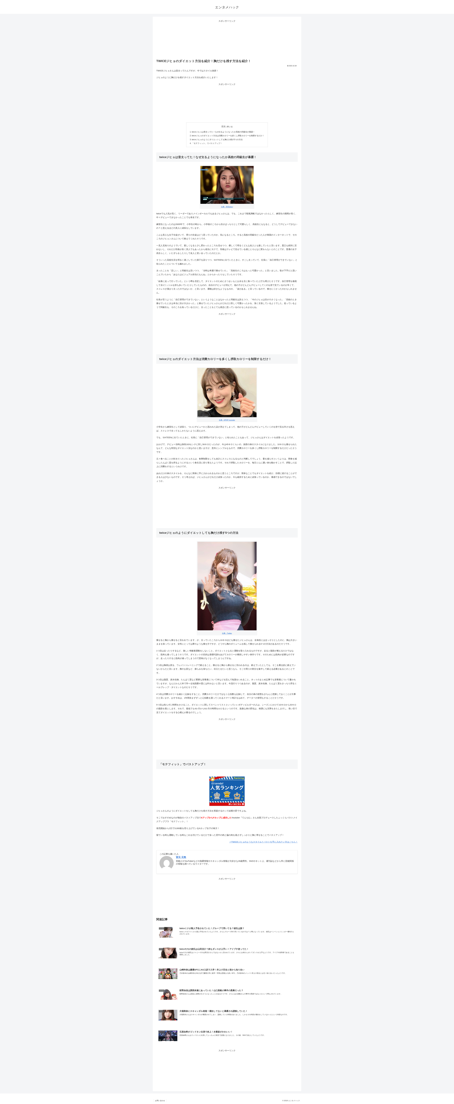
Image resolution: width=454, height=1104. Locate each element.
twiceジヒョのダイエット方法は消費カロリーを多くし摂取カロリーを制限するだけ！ (228, 136)
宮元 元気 (181, 857)
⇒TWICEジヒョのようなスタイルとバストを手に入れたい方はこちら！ (263, 842)
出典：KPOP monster (227, 420)
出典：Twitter (227, 633)
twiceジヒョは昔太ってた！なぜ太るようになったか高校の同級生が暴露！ (223, 132)
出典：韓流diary (227, 207)
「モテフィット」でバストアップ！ (207, 143)
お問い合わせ (160, 1101)
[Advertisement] (227, 39)
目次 (223, 126)
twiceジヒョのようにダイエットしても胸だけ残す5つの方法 (217, 139)
